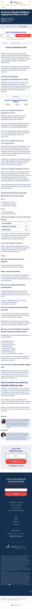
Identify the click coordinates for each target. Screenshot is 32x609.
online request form (9, 409)
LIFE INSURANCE (16, 508)
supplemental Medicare (14, 82)
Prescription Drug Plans (9, 304)
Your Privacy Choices (16, 584)
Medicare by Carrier (10, 26)
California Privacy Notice (14, 600)
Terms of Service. (24, 570)
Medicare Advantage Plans (10, 302)
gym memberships (18, 162)
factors (8, 372)
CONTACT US (16, 521)
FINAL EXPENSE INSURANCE (16, 510)
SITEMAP (16, 524)
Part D (4, 186)
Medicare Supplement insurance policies (14, 300)
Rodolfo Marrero (11, 19)
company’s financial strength (10, 233)
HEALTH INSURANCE (16, 505)
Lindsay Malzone (10, 18)
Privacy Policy (4, 571)
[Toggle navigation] (2, 2)
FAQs (16, 519)
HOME (16, 516)
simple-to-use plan (13, 151)
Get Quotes (23, 35)
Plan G (20, 374)
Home (2, 26)
